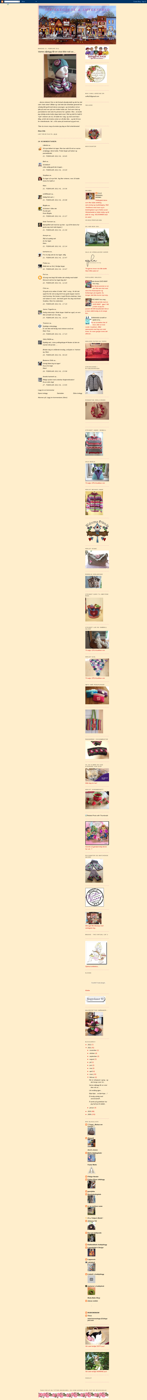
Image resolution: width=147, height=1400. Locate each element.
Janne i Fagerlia (48, 309)
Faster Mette (92, 1165)
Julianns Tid (92, 1221)
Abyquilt (91, 1138)
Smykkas (46, 175)
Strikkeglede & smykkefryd (77, 9)
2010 (90, 1111)
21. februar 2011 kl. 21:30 (55, 230)
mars (91, 1074)
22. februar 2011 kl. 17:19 (55, 304)
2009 (90, 1114)
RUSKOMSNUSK (93, 1313)
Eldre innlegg (77, 393)
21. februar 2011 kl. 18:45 (55, 156)
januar (92, 1108)
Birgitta (45, 205)
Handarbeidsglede (94, 1194)
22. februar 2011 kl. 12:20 (55, 283)
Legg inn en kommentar (46, 390)
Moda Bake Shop (94, 1298)
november (93, 1050)
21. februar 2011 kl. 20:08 (55, 200)
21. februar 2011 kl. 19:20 (55, 170)
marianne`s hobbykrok (96, 1286)
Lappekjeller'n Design (96, 1247)
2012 (90, 1044)
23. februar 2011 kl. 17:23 (55, 334)
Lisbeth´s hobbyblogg (96, 1274)
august (92, 1059)
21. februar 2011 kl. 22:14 (55, 246)
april (91, 1071)
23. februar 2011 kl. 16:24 (55, 318)
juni (91, 1065)
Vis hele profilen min (93, 220)
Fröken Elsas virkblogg (96, 1179)
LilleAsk (45, 145)
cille (100, 193)
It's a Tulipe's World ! (95, 1218)
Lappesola (91, 1259)
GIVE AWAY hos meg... (99, 299)
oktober (92, 1053)
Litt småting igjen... (95, 1090)
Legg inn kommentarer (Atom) (57, 397)
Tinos (90, 1316)
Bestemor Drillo (48, 360)
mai (91, 1068)
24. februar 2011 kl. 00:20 (55, 355)
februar (92, 1077)
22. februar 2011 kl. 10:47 (55, 269)
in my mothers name (95, 1206)
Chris (44, 288)
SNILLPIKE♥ (47, 339)
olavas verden (93, 1301)
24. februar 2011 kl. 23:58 (55, 371)
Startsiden (60, 393)
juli (91, 1062)
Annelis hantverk (48, 376)
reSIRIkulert (47, 194)
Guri (44, 274)
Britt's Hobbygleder (95, 1153)
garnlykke (91, 1191)
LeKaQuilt (91, 1262)
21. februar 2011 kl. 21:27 (55, 216)
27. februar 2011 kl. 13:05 (55, 385)
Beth (44, 161)
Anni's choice (93, 1150)
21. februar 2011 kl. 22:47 (55, 258)
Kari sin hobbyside (94, 1233)
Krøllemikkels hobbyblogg (97, 1244)
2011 (89, 1048)
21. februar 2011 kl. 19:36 (55, 189)
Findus (45, 263)
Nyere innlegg (42, 393)
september (93, 1056)
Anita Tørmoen (48, 221)
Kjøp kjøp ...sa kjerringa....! (98, 1093)
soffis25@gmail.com (92, 96)
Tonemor (46, 323)
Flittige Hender (93, 1176)
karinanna (46, 251)
